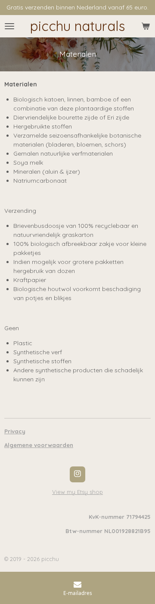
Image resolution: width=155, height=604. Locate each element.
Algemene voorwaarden (38, 445)
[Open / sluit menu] (9, 26)
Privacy (14, 431)
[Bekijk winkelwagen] (145, 26)
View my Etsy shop (77, 491)
